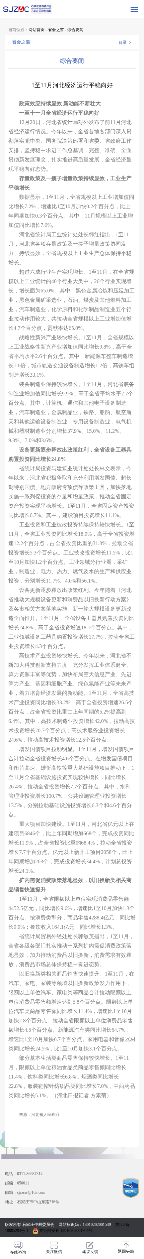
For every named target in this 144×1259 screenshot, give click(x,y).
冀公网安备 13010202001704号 (65, 1230)
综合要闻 (75, 29)
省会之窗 (56, 29)
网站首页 (36, 29)
